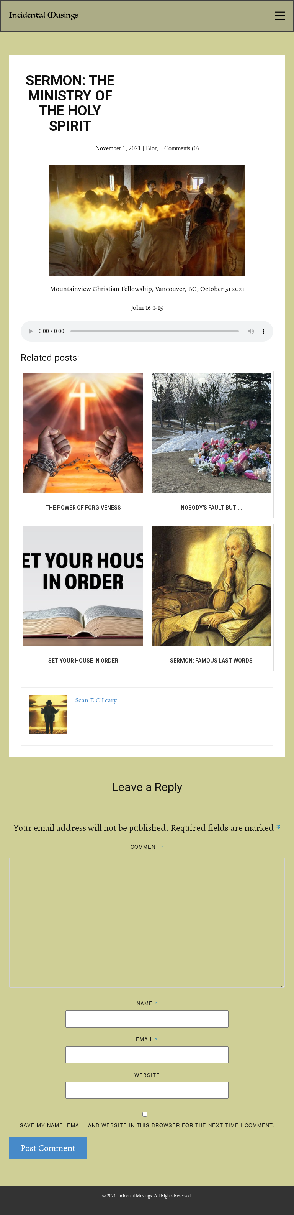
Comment (147, 846)
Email (147, 1039)
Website (147, 1075)
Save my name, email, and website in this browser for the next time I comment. (147, 1125)
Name (147, 1003)
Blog (152, 148)
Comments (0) (181, 148)
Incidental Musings (43, 15)
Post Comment (48, 1148)
